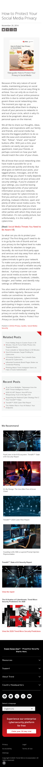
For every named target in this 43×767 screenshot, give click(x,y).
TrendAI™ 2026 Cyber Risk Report (18, 403)
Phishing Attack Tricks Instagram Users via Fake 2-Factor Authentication (20, 369)
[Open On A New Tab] (11, 29)
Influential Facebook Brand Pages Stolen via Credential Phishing (21, 363)
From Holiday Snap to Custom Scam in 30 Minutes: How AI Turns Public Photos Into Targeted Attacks (20, 345)
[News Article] (3, 29)
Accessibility (7, 749)
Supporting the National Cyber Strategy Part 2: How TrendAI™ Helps (21, 398)
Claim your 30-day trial (19, 730)
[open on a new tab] (17, 696)
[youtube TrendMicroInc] (29, 696)
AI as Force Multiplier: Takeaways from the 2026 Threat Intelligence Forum (20, 388)
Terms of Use (27, 749)
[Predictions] (22, 615)
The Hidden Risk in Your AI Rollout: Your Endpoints (19, 407)
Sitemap (5, 753)
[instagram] (23, 696)
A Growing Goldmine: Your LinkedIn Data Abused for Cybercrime (19, 358)
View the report (8, 591)
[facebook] (7, 29)
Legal (24, 744)
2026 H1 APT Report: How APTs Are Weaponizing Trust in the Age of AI (18, 393)
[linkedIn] (15, 29)
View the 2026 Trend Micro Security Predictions (21, 630)
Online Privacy (14, 326)
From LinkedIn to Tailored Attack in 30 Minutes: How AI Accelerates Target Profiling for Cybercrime (22, 352)
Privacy (5, 744)
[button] (18, 709)
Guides (24, 326)
